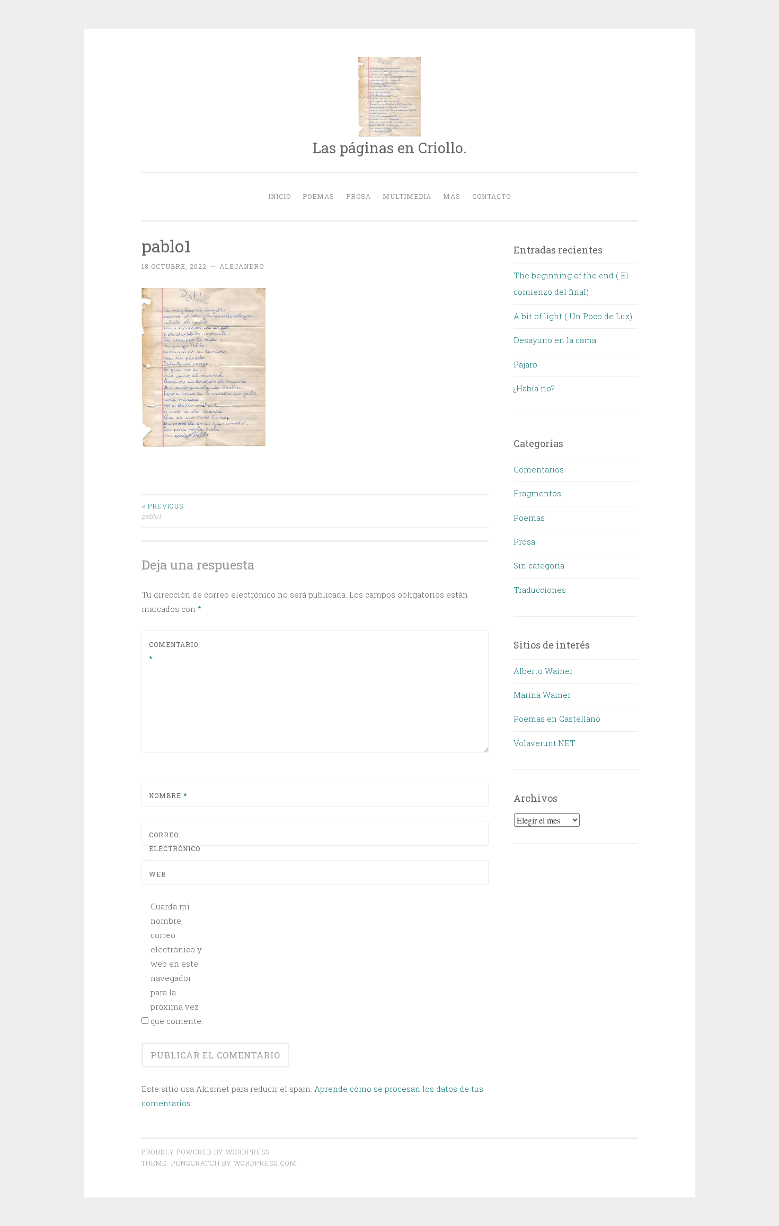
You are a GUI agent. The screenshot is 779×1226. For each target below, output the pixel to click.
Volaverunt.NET (545, 743)
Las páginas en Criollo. (390, 147)
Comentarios (539, 469)
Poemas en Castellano (557, 718)
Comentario (173, 651)
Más (452, 196)
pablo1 (162, 511)
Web (157, 874)
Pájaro (525, 364)
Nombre (168, 795)
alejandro (241, 266)
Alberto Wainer (543, 670)
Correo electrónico (174, 848)
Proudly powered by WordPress (205, 1152)
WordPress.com (265, 1163)
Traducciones (540, 589)
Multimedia (407, 196)
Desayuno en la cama (555, 340)
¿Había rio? (534, 388)
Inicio (279, 196)
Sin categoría (539, 565)
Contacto (491, 196)
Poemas (318, 196)
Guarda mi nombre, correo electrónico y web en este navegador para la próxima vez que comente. (177, 963)
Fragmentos (537, 493)
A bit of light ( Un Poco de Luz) (573, 316)
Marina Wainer (542, 694)
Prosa (358, 196)
